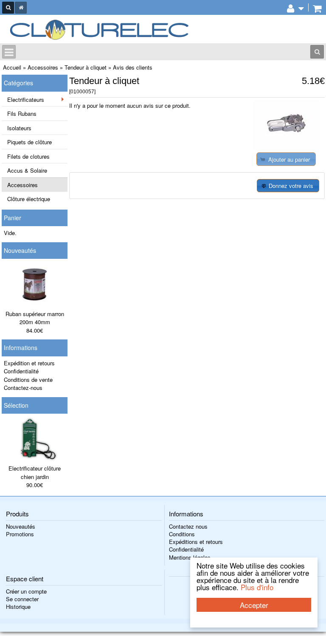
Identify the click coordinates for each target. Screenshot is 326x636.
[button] (286, 158)
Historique (18, 606)
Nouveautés (20, 250)
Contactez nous (188, 526)
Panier (12, 217)
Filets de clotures (28, 156)
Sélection (16, 405)
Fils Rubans (22, 113)
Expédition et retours (29, 363)
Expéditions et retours (196, 542)
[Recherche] (8, 8)
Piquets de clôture (29, 142)
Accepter (254, 605)
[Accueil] (21, 8)
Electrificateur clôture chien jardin (34, 472)
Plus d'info (257, 587)
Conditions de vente (28, 379)
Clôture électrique (28, 199)
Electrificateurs (25, 99)
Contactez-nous (23, 388)
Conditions (182, 534)
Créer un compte (26, 591)
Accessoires (22, 185)
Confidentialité (21, 371)
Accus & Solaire (27, 170)
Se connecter (22, 599)
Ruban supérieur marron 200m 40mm (35, 318)
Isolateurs (19, 128)
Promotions (20, 534)
